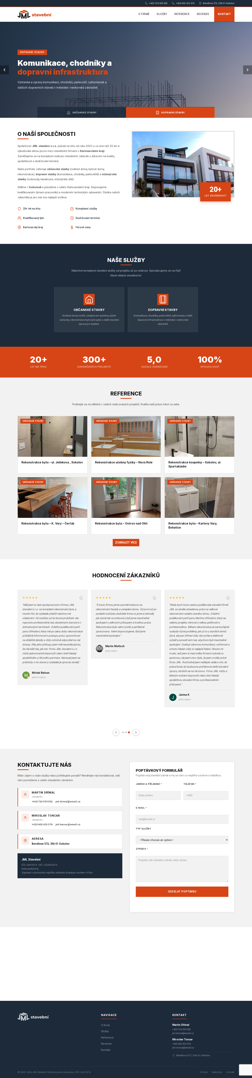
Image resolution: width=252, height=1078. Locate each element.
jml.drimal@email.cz (68, 801)
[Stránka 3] (129, 732)
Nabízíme (217, 1072)
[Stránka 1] (123, 732)
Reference (181, 14)
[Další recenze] (136, 732)
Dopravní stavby (173, 112)
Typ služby (143, 828)
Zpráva (142, 848)
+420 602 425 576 (185, 3)
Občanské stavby (84, 112)
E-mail (141, 807)
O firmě (143, 14)
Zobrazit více (126, 542)
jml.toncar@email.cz (68, 824)
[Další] (247, 69)
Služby (162, 14)
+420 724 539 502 (158, 3)
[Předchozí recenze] (116, 732)
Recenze (203, 14)
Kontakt (224, 14)
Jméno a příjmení (149, 784)
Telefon (190, 784)
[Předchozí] (4, 69)
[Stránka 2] (126, 732)
